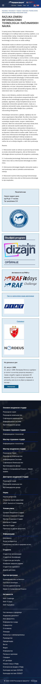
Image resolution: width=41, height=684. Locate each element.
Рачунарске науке (9, 412)
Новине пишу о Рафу (11, 664)
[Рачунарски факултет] (16, 2)
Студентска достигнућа (11, 560)
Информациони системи (12, 421)
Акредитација (8, 641)
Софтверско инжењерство (13, 418)
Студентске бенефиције (12, 557)
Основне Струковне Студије (13, 516)
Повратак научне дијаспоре (13, 500)
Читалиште (12, 10)
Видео (5, 648)
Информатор (8, 651)
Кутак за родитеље (10, 541)
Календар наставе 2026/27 (13, 673)
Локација (6, 632)
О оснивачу (7, 628)
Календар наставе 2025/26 (13, 670)
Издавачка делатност (11, 615)
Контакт (13, 5)
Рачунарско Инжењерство (12, 456)
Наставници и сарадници (12, 612)
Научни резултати (9, 497)
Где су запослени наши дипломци (20, 296)
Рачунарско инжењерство (12, 415)
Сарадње (20, 321)
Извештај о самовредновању (14, 635)
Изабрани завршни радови (13, 563)
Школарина (7, 538)
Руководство (7, 638)
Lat (28, 5)
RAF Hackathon (8, 605)
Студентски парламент (11, 567)
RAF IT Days (7, 601)
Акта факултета (8, 619)
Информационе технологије (13, 434)
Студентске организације (12, 554)
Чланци (19, 10)
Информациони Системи (12, 459)
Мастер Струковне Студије (13, 519)
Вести (5, 644)
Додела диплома (9, 570)
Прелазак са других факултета (14, 529)
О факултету (7, 625)
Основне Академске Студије (13, 512)
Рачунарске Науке (9, 453)
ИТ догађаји (7, 660)
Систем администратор (11, 586)
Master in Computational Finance (14, 589)
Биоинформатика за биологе (13, 579)
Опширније (11, 386)
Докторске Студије (10, 522)
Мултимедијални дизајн (11, 425)
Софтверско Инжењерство (13, 462)
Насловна (5, 10)
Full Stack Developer (10, 582)
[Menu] (3, 5)
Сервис (20, 5)
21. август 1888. (10, 367)
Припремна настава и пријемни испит (17, 544)
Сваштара (25, 10)
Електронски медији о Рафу (13, 667)
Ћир (24, 5)
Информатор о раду (10, 622)
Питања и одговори (10, 654)
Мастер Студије (9, 525)
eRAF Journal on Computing (13, 503)
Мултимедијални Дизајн (12, 466)
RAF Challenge (8, 598)
